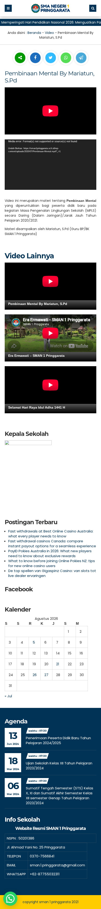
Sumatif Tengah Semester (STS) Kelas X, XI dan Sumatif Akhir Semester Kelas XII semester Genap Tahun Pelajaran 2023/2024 (59, 795)
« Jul (8, 696)
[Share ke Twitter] (51, 58)
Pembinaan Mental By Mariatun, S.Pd (37, 304)
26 (35, 674)
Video (49, 32)
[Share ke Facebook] (35, 58)
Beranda (34, 32)
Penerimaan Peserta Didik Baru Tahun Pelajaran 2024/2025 (58, 740)
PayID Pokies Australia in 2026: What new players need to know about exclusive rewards (50, 553)
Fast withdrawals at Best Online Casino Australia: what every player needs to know (50, 534)
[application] (50, 164)
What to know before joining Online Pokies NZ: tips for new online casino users (51, 563)
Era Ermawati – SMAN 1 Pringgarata (36, 355)
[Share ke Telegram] (81, 58)
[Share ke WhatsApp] (66, 58)
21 (57, 663)
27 (46, 674)
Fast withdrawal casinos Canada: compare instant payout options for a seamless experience (52, 543)
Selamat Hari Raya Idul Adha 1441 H (36, 407)
